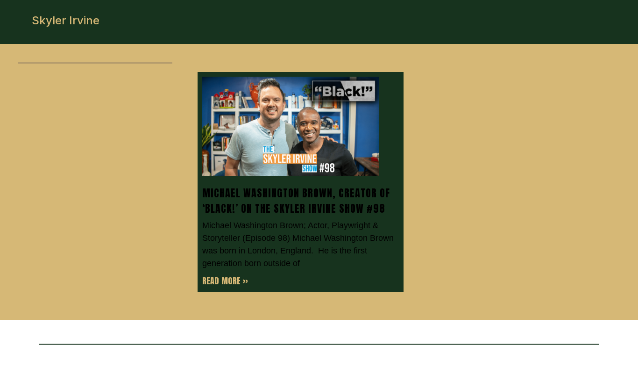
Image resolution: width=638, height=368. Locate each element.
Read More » (225, 280)
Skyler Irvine (65, 20)
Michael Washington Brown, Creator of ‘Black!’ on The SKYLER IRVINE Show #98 (296, 200)
